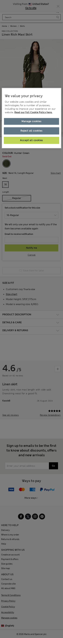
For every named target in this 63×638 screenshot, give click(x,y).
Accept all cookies (31, 140)
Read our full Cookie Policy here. (33, 112)
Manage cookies (31, 121)
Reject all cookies (31, 130)
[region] (32, 118)
